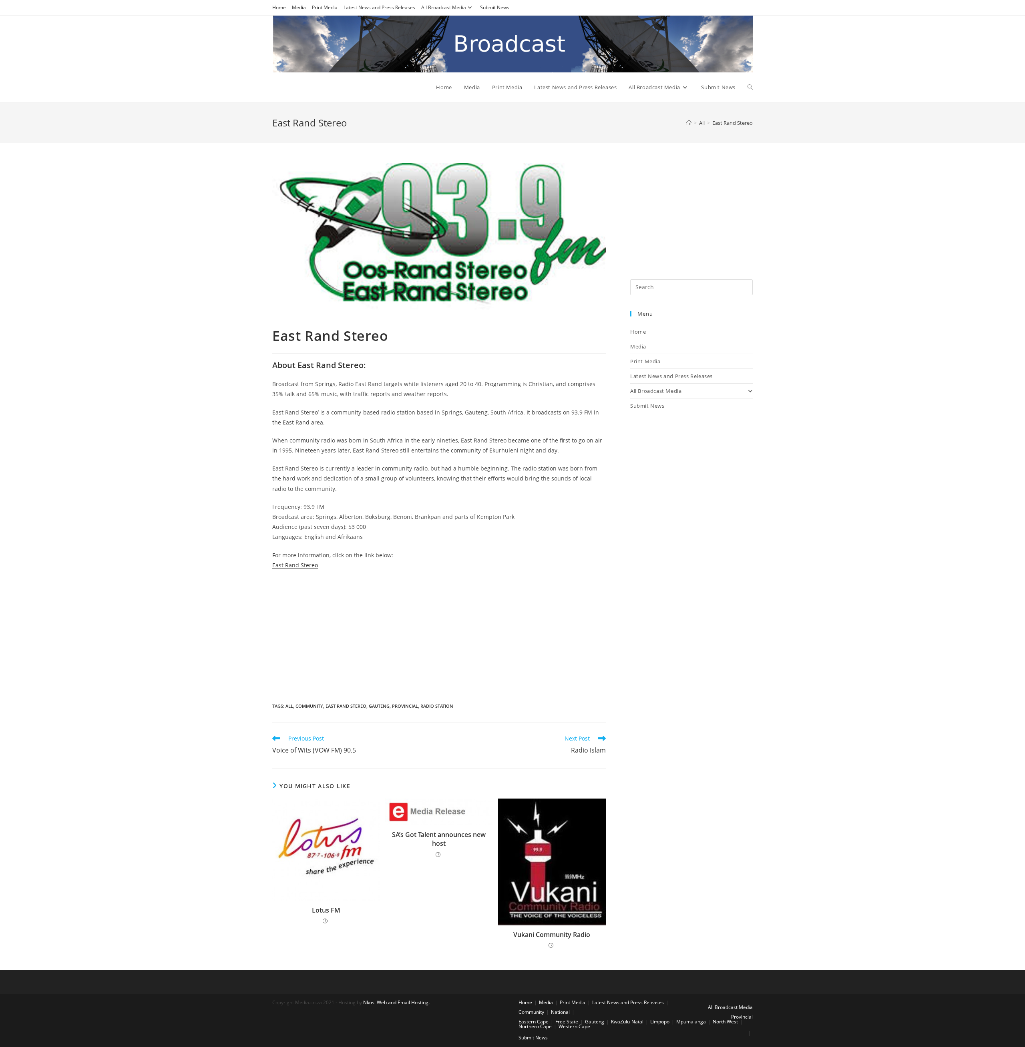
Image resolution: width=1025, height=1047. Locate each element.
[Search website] (750, 87)
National (560, 1012)
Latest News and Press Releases (379, 7)
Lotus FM (326, 910)
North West (725, 1021)
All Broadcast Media (443, 7)
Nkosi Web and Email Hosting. (396, 1002)
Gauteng (379, 706)
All (289, 706)
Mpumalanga (691, 1021)
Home (279, 7)
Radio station (436, 706)
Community (309, 706)
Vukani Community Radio (551, 934)
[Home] (688, 122)
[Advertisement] (439, 634)
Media (299, 7)
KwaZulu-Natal (627, 1021)
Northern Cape (535, 1026)
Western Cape (574, 1026)
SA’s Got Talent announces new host (439, 839)
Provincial (405, 706)
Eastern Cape (534, 1021)
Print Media (325, 7)
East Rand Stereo (295, 565)
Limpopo (659, 1021)
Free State (566, 1021)
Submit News (494, 7)
